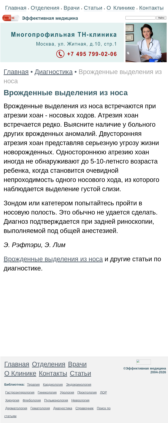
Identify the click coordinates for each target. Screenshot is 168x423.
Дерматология (16, 408)
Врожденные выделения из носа (53, 259)
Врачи (72, 8)
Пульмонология (56, 400)
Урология (67, 392)
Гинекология (47, 392)
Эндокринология (78, 384)
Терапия (33, 384)
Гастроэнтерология (19, 392)
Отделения (45, 8)
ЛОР (103, 392)
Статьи (93, 8)
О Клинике (121, 8)
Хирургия (12, 400)
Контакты (151, 8)
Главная (15, 8)
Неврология (80, 400)
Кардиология (53, 384)
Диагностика (54, 71)
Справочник (84, 408)
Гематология (40, 408)
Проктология (87, 392)
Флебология (32, 400)
